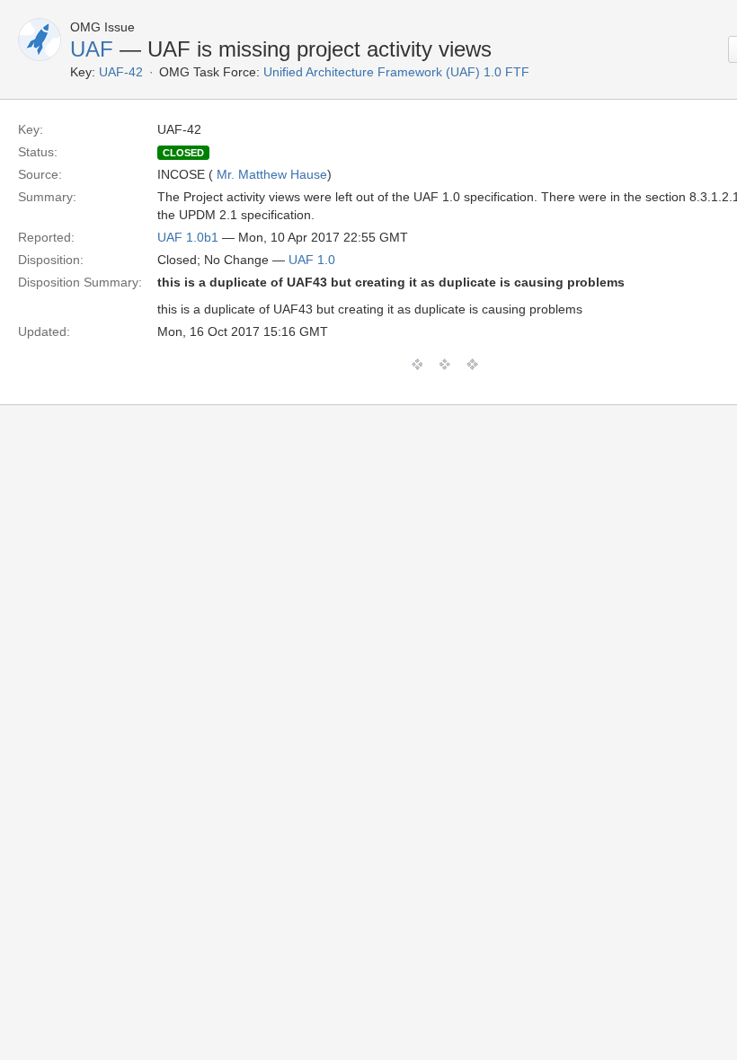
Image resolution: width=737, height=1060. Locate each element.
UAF (91, 49)
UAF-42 (121, 72)
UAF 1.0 (312, 259)
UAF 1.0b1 (187, 237)
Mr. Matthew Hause (272, 174)
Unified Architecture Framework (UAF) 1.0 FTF (396, 72)
